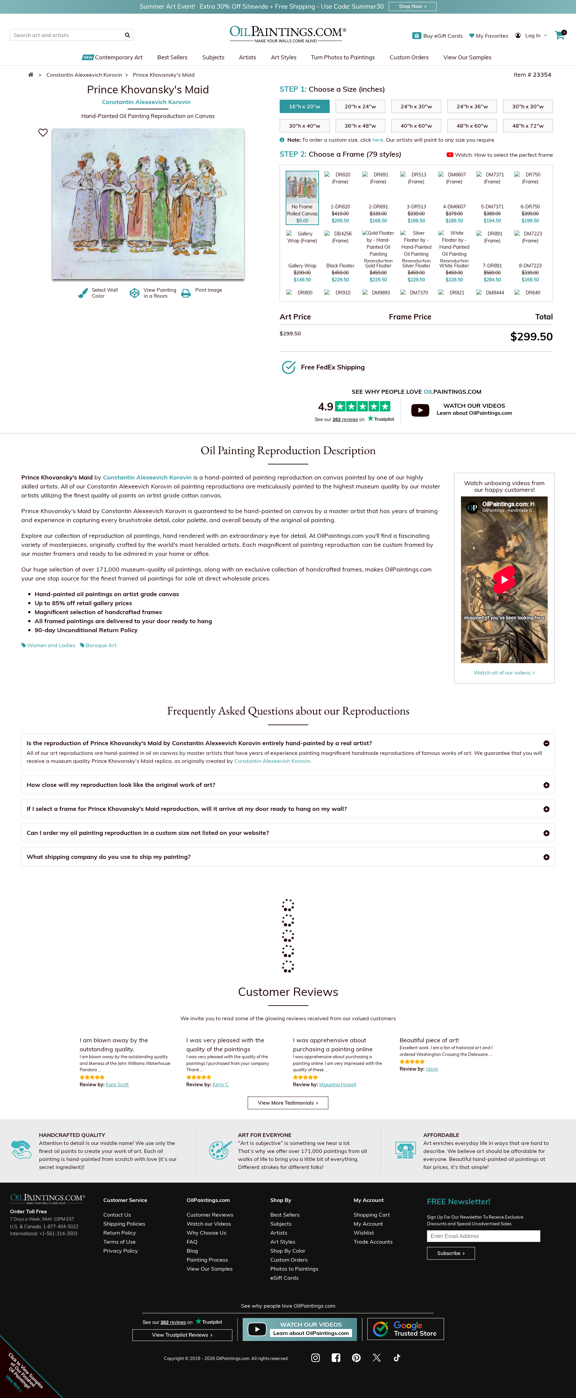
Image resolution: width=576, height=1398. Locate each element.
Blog (192, 1250)
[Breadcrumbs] (32, 74)
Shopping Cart (372, 1214)
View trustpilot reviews (180, 1335)
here (377, 139)
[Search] (127, 35)
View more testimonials (286, 1103)
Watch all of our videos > (504, 672)
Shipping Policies (124, 1223)
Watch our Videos (209, 1223)
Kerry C (221, 1085)
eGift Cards (284, 1277)
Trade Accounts (373, 1241)
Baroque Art (101, 645)
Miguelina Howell (337, 1085)
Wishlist (364, 1232)
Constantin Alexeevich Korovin (146, 102)
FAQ (192, 1241)
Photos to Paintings (294, 1268)
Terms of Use (119, 1241)
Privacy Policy (120, 1250)
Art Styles (283, 57)
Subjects (213, 57)
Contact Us (117, 1214)
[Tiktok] (396, 1358)
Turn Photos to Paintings (343, 57)
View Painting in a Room (160, 293)
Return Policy (119, 1232)
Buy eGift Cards (443, 35)
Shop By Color (287, 1250)
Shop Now (410, 6)
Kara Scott (117, 1085)
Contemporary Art (119, 57)
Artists (247, 57)
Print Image (208, 290)
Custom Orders (409, 57)
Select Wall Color (105, 293)
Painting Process (207, 1259)
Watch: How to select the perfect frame (504, 154)
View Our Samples (467, 57)
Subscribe (448, 1253)
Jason (432, 1069)
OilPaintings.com (232, 1358)
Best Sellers (172, 57)
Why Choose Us (206, 1232)
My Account (368, 1223)
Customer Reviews (210, 1214)
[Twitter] (376, 1358)
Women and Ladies (51, 645)
